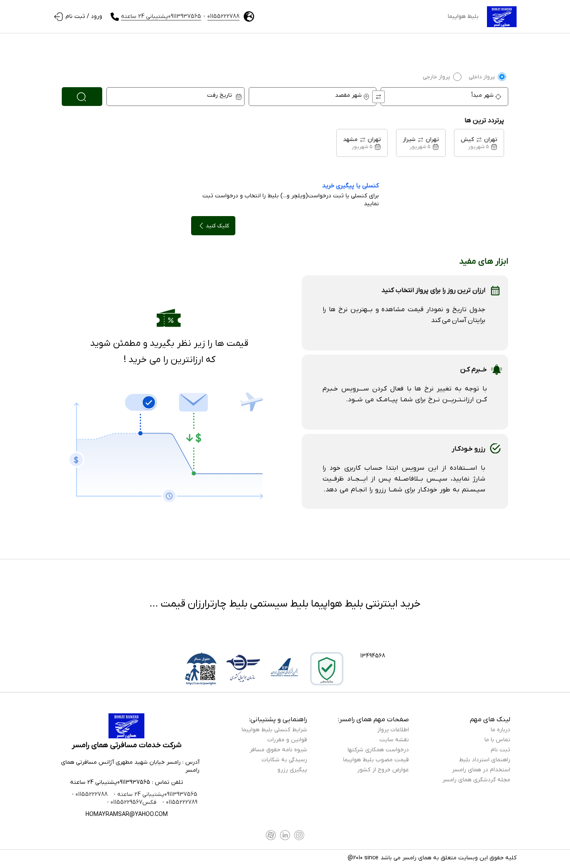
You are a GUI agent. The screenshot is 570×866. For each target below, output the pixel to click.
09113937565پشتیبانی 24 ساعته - (154, 794)
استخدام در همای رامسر (481, 770)
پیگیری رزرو (292, 770)
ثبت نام (500, 750)
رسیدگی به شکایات (284, 760)
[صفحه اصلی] (502, 16)
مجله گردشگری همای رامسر (476, 780)
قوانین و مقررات (287, 740)
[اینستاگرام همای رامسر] (299, 835)
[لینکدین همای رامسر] (285, 835)
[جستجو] (82, 96)
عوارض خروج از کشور (383, 770)
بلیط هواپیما (463, 16)
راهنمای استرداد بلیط (484, 760)
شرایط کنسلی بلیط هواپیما (274, 730)
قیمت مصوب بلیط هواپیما (376, 760)
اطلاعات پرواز (393, 730)
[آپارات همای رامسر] (271, 835)
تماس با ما (497, 740)
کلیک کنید (217, 225)
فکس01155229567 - (131, 802)
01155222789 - (179, 802)
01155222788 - (90, 794)
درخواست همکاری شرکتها (378, 750)
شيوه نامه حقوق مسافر (278, 750)
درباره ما (500, 730)
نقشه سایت (394, 740)
